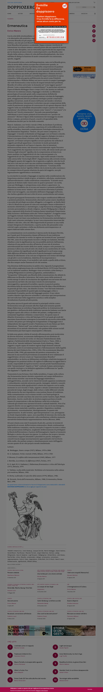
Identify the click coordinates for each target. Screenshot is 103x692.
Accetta (90, 689)
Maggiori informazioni (42, 690)
